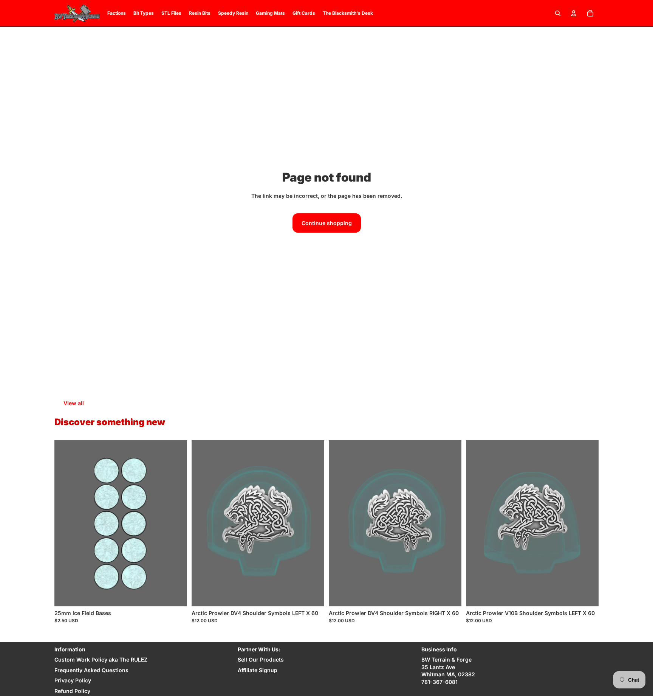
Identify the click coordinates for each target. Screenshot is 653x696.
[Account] (573, 13)
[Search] (557, 13)
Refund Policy (72, 691)
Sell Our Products (261, 659)
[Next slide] (175, 523)
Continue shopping (327, 223)
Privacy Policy (72, 680)
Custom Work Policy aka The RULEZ (100, 659)
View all (73, 403)
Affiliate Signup (257, 670)
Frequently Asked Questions (91, 670)
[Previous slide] (65, 523)
